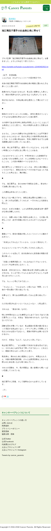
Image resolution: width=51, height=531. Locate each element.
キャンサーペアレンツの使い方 (14, 420)
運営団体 (5, 431)
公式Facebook (8, 442)
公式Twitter (6, 439)
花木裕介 (12, 19)
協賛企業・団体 (8, 434)
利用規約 (5, 426)
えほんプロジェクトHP (11, 447)
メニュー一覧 (46, 8)
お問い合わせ (7, 423)
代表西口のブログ (9, 444)
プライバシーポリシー (11, 429)
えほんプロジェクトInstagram (14, 450)
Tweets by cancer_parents (13, 455)
